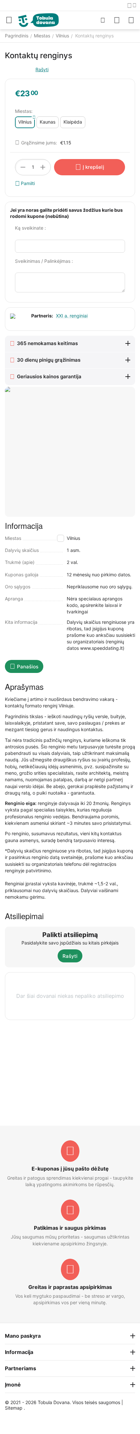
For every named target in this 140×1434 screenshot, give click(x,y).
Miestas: (24, 111)
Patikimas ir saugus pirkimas (70, 1228)
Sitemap (13, 1408)
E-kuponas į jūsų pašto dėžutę (70, 1168)
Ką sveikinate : (30, 228)
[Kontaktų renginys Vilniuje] (70, 452)
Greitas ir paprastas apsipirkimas (70, 1287)
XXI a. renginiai (72, 315)
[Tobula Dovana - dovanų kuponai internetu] (38, 19)
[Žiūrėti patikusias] (117, 20)
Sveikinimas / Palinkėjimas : (44, 261)
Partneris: (42, 315)
